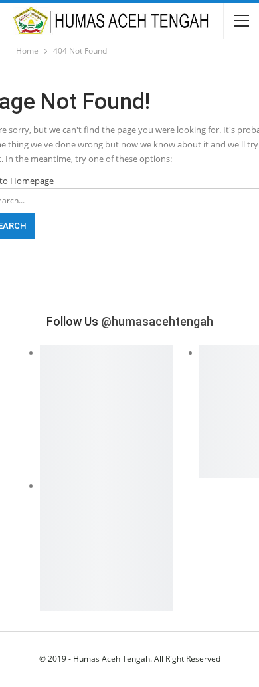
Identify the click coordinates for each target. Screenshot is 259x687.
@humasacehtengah (157, 321)
